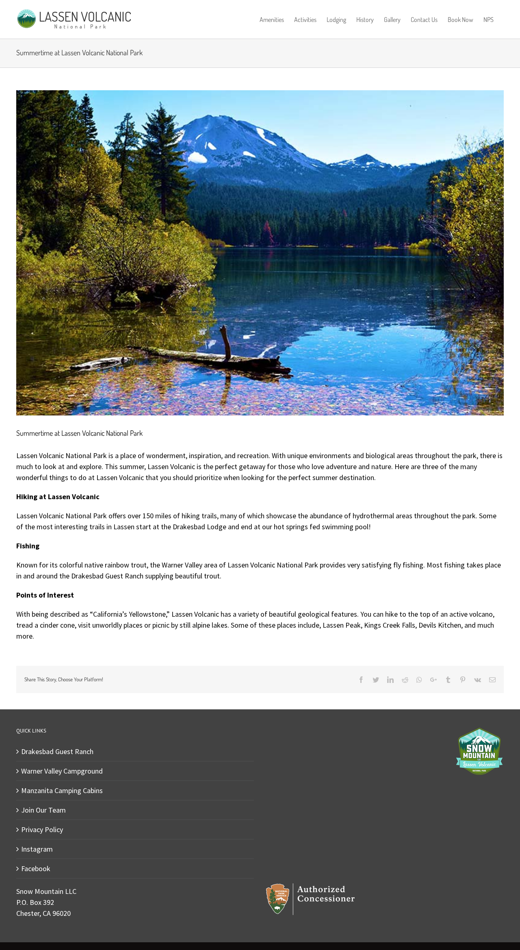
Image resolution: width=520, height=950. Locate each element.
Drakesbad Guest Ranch (57, 751)
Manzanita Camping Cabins (62, 790)
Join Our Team (43, 810)
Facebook (35, 868)
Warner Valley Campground (62, 771)
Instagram (37, 849)
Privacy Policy (42, 829)
